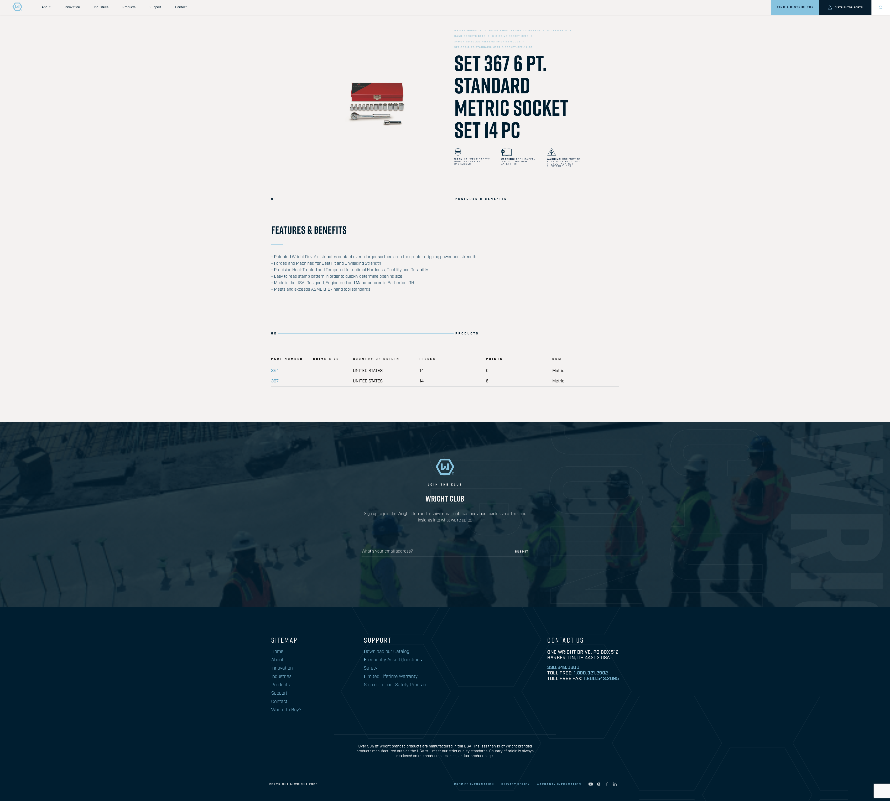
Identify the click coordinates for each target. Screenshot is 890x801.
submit (521, 551)
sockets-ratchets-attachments (514, 30)
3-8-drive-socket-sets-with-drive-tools (487, 41)
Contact (181, 7)
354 (275, 371)
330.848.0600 (563, 667)
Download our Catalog (386, 651)
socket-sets (557, 30)
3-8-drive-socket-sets (510, 36)
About (46, 7)
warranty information (559, 784)
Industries (101, 7)
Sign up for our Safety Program (396, 685)
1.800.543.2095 (601, 679)
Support (155, 7)
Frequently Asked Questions (393, 660)
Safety (370, 668)
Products (129, 7)
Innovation (72, 7)
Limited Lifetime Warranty (391, 677)
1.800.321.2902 (591, 673)
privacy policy (515, 784)
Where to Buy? (286, 710)
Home (277, 651)
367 (275, 381)
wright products (468, 30)
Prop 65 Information (474, 784)
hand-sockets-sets (470, 36)
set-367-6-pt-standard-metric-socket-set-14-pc (493, 47)
